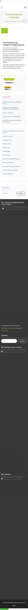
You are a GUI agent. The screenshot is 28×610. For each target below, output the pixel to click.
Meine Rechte (6, 155)
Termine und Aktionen (8, 162)
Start (23, 20)
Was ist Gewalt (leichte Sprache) (11, 166)
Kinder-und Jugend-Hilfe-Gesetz (11, 158)
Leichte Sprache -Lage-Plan (10, 170)
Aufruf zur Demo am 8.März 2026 (11, 116)
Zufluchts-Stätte (7, 143)
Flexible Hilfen (6, 151)
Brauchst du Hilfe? (7, 136)
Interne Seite (4, 330)
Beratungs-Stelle (7, 140)
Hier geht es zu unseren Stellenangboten (11, 328)
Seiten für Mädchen (8, 174)
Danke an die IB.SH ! (8, 112)
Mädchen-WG (6, 147)
